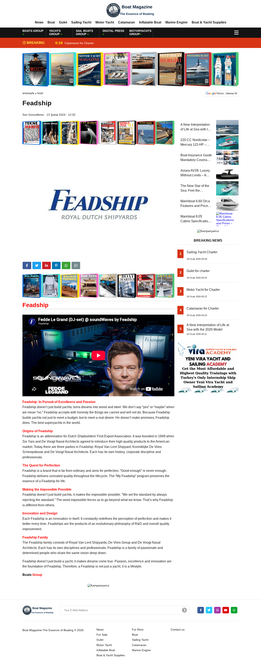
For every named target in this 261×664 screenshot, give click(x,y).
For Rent (137, 629)
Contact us (178, 629)
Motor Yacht (104, 22)
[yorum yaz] (75, 265)
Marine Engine (176, 22)
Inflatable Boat (150, 22)
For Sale (101, 634)
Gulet (63, 22)
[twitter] (36, 265)
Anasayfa (28, 93)
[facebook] (26, 265)
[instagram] (217, 610)
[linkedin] (46, 265)
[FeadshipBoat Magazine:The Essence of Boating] (130, 10)
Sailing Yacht (81, 22)
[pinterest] (56, 265)
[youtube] (225, 610)
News (39, 22)
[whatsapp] (234, 610)
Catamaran (126, 22)
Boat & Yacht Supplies (209, 22)
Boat (51, 22)
